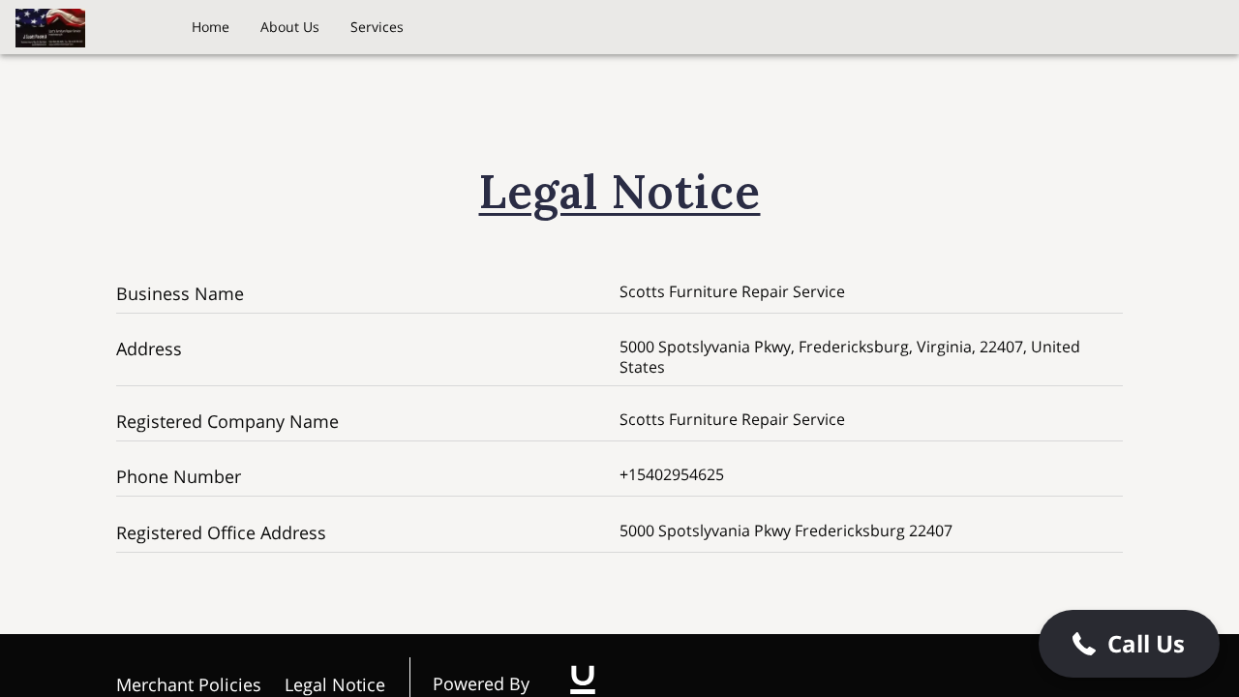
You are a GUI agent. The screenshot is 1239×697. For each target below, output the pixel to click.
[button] (1129, 644)
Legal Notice (335, 684)
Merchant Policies (188, 684)
